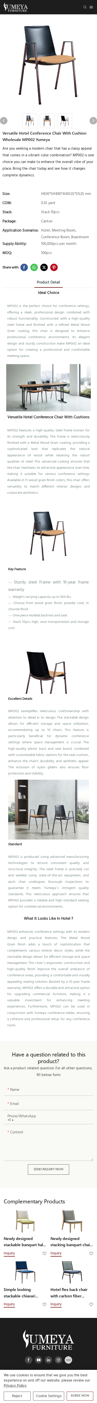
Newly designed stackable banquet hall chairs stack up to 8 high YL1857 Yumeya (24, 1242)
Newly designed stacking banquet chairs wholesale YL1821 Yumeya (71, 1242)
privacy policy (15, 1385)
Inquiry (9, 1253)
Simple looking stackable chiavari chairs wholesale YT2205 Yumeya (19, 1293)
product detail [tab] (48, 282)
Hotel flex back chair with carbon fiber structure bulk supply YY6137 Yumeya (69, 1293)
